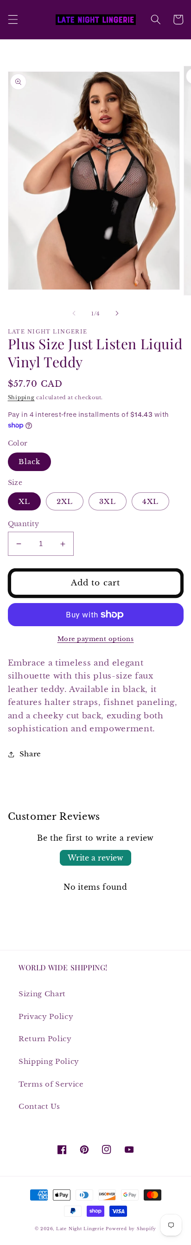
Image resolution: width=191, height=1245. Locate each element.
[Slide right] (117, 313)
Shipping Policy (49, 1061)
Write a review (95, 857)
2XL (65, 501)
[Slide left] (74, 313)
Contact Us (39, 1106)
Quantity (23, 524)
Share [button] (30, 753)
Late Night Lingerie (80, 1228)
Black (30, 461)
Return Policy (45, 1038)
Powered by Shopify (131, 1228)
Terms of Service (51, 1084)
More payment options (95, 639)
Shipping (21, 397)
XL (24, 501)
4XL (150, 501)
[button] (12, 19)
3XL (107, 501)
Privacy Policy (46, 1016)
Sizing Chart (42, 993)
